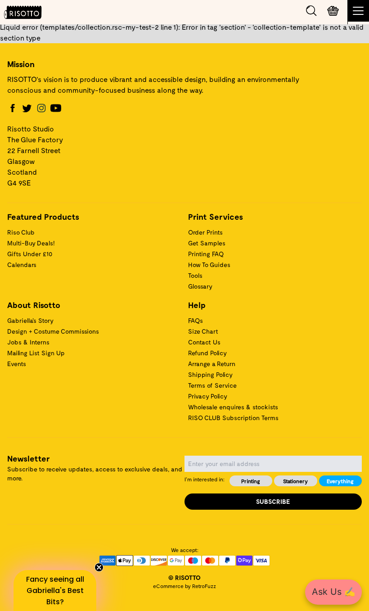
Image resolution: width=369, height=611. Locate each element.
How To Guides (209, 264)
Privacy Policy (207, 396)
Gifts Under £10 (29, 254)
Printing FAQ (206, 254)
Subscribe (273, 501)
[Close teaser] (99, 567)
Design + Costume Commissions (53, 331)
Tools (195, 275)
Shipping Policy (210, 374)
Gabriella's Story (30, 320)
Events (16, 363)
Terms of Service (212, 385)
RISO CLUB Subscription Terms (233, 417)
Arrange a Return (211, 363)
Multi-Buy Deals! (31, 243)
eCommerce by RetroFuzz (184, 586)
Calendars (21, 264)
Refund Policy (207, 353)
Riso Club (21, 232)
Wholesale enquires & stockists (233, 407)
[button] (55, 590)
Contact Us (204, 342)
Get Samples (206, 243)
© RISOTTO (184, 577)
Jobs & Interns (28, 342)
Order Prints (205, 232)
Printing (250, 481)
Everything (340, 481)
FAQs (195, 320)
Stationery (295, 481)
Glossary (200, 286)
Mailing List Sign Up (36, 353)
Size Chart (203, 331)
